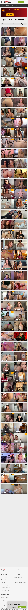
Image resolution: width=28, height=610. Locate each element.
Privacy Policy (4, 577)
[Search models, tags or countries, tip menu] (26, 5)
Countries (16, 24)
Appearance (7, 24)
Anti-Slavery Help (5, 590)
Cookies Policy (4, 585)
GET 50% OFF (10, 14)
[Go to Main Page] (8, 2)
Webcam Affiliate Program (20, 582)
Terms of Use (4, 579)
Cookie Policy (17, 604)
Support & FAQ (4, 597)
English (21, 569)
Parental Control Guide (6, 587)
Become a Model (18, 577)
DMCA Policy (4, 582)
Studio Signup (17, 579)
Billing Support (4, 600)
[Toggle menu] (1, 2)
